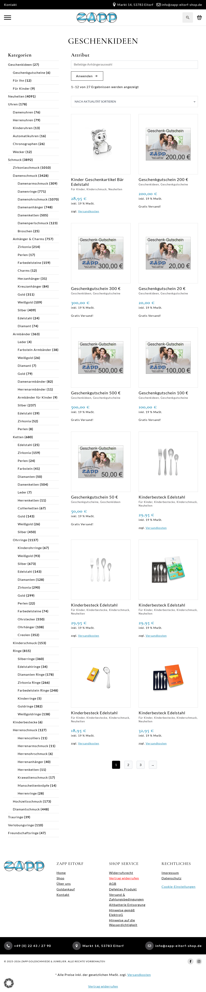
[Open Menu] (7, 17)
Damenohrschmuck (33, 199)
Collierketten (28, 508)
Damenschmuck (25, 175)
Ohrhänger (26, 627)
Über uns (64, 883)
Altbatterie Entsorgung (127, 905)
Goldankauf (66, 889)
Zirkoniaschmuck (26, 167)
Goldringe (25, 706)
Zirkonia (24, 247)
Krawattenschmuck (33, 777)
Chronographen (25, 144)
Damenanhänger (30, 207)
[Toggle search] (187, 17)
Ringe (17, 651)
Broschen (25, 231)
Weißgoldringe (29, 714)
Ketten (18, 437)
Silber (22, 310)
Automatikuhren (26, 136)
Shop (60, 878)
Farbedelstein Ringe (33, 690)
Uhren (13, 104)
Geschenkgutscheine (29, 72)
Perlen (23, 255)
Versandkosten (88, 211)
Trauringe (15, 817)
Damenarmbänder (32, 381)
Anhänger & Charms (28, 239)
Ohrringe (20, 540)
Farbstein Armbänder (34, 350)
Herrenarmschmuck (33, 746)
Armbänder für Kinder (35, 397)
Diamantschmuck (26, 809)
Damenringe (27, 191)
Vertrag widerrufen (124, 878)
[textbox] (135, 64)
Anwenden (84, 76)
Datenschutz (171, 878)
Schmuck (15, 159)
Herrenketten (28, 500)
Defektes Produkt (123, 889)
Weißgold (25, 302)
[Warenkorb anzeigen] (199, 17)
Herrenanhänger (30, 762)
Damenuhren (23, 112)
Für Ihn (18, 80)
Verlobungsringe (21, 825)
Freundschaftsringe (23, 833)
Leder (22, 342)
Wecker (19, 152)
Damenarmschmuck (33, 183)
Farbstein (25, 468)
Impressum (170, 873)
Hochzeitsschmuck (27, 801)
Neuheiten (16, 96)
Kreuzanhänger (30, 286)
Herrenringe (27, 793)
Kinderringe (27, 698)
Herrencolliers (29, 738)
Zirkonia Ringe (29, 682)
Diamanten (26, 476)
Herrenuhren (23, 120)
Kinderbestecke (25, 722)
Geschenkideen (20, 64)
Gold (21, 294)
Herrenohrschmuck (33, 754)
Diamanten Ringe (31, 674)
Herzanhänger (29, 278)
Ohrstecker (26, 619)
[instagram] (199, 961)
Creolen (24, 635)
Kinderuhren (23, 128)
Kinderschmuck (25, 643)
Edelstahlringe (29, 666)
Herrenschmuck (25, 730)
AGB (112, 883)
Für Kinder (21, 88)
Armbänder (22, 334)
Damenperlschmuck (33, 223)
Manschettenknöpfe (33, 785)
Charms (24, 270)
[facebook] (190, 961)
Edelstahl (25, 318)
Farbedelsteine (29, 262)
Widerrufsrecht (121, 873)
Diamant (24, 326)
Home (61, 873)
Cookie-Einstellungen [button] (179, 886)
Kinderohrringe (30, 548)
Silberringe (26, 659)
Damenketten (28, 215)
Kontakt (10, 4)
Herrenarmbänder (32, 389)
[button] (9, 983)
